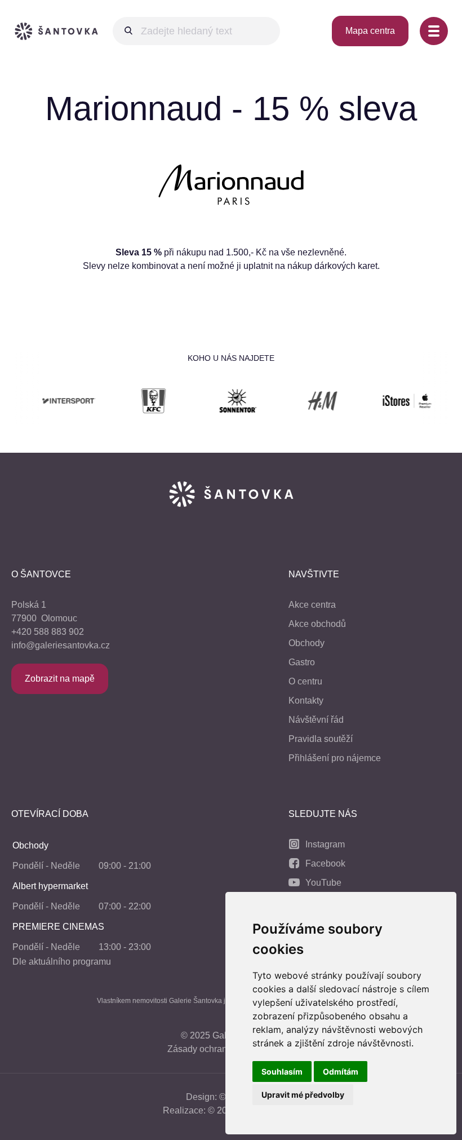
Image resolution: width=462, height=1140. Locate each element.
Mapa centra (370, 31)
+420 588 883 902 (47, 632)
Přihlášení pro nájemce (334, 758)
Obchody (306, 643)
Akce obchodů (317, 624)
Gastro (301, 662)
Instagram (325, 844)
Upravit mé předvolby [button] (302, 1094)
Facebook (325, 863)
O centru (305, 681)
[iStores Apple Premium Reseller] (390, 403)
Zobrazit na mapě (60, 678)
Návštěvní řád (316, 719)
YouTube (323, 882)
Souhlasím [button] (282, 1071)
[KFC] (136, 403)
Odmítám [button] (340, 1071)
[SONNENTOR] (221, 403)
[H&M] (305, 403)
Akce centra (312, 604)
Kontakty (305, 700)
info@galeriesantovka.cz (60, 645)
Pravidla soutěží (320, 739)
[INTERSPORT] (52, 403)
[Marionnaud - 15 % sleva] (231, 210)
